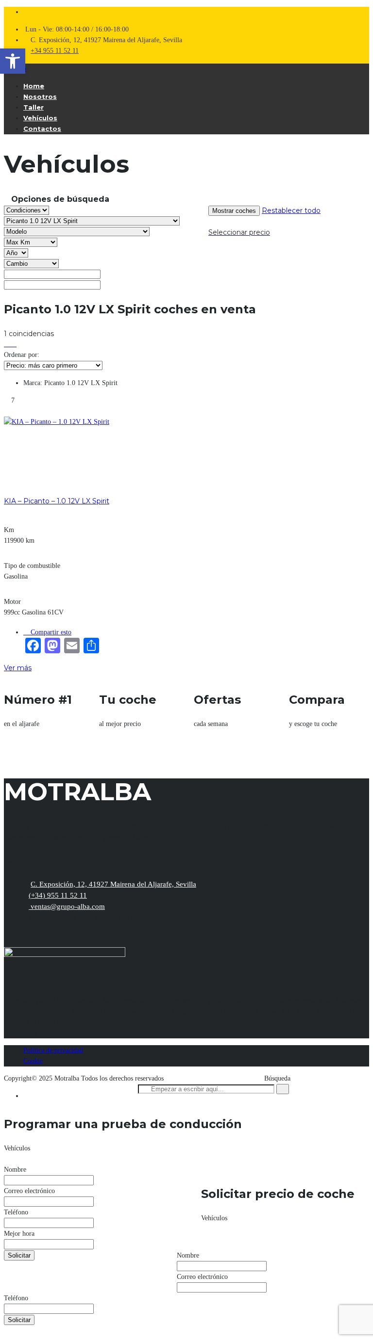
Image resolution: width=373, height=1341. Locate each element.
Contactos (42, 128)
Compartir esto (50, 632)
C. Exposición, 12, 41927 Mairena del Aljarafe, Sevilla (113, 884)
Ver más (18, 667)
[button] (12, 61)
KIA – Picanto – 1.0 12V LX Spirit (56, 501)
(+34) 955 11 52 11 (58, 895)
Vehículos (40, 118)
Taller (33, 107)
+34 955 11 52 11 (55, 50)
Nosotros (40, 96)
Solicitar (19, 1255)
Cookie (33, 1061)
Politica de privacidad (53, 1050)
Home (33, 86)
